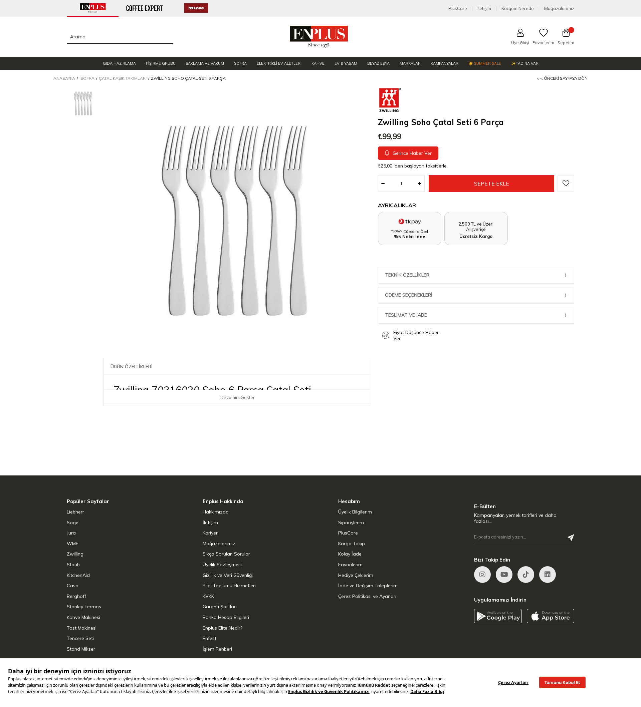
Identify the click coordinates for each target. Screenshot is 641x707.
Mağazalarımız (559, 8)
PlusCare (457, 8)
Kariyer (210, 533)
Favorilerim (350, 565)
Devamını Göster (237, 397)
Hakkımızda (216, 512)
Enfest (209, 638)
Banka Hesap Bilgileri (226, 617)
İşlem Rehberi (217, 649)
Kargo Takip (351, 544)
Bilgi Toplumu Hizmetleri (229, 586)
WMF (72, 544)
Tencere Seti (80, 638)
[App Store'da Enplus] (551, 616)
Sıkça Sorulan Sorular (226, 554)
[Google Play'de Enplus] (498, 616)
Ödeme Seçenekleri (408, 295)
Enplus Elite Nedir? (222, 628)
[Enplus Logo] (319, 37)
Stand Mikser (81, 649)
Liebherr (75, 512)
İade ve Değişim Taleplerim (368, 586)
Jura (71, 533)
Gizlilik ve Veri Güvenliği (228, 575)
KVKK (208, 596)
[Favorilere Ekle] (566, 183)
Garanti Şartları (220, 607)
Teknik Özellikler (407, 275)
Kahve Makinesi (83, 617)
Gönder (571, 537)
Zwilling (75, 554)
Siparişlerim (351, 522)
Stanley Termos (84, 607)
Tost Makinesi (81, 628)
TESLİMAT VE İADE (406, 315)
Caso (72, 586)
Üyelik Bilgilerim (355, 512)
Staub (73, 565)
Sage (72, 522)
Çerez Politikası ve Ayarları (367, 596)
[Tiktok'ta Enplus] (525, 574)
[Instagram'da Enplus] (482, 574)
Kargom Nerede (517, 8)
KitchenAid (78, 575)
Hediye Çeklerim (355, 575)
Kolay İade (350, 554)
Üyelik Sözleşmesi (222, 565)
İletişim (484, 8)
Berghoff (76, 596)
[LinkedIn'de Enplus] (504, 574)
